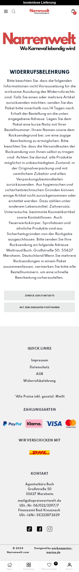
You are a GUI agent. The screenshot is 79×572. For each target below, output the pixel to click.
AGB (39, 374)
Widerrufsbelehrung (39, 381)
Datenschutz (39, 367)
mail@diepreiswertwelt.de (39, 501)
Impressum (39, 360)
